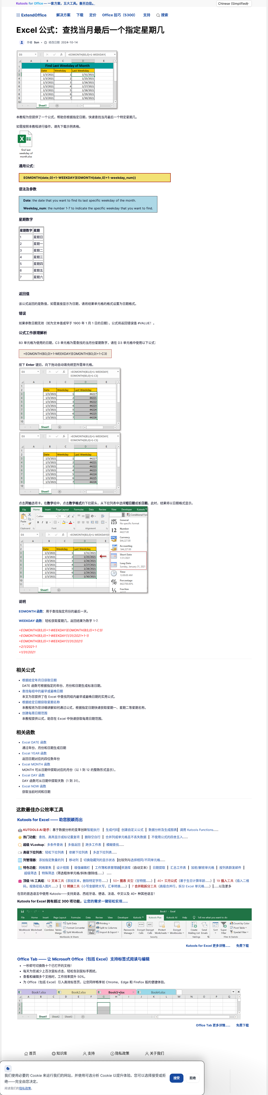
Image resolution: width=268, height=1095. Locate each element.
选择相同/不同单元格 (145, 860)
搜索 (164, 15)
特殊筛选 (48, 873)
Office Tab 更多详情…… (213, 1025)
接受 (176, 1078)
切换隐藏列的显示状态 (99, 860)
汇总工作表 (178, 868)
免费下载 (242, 946)
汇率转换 (114, 886)
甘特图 (141, 881)
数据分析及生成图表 (163, 830)
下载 (79, 15)
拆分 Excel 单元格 (191, 886)
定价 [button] (92, 15)
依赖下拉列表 (78, 852)
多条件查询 (55, 845)
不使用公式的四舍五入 (167, 837)
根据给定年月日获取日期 (39, 680)
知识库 (62, 1053)
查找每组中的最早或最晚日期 (42, 691)
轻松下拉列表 (54, 852)
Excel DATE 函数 (34, 742)
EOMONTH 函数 (31, 611)
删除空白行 (92, 837)
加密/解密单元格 (202, 868)
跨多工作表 (93, 845)
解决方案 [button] (63, 15)
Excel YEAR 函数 (34, 753)
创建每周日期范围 (34, 713)
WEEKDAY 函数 (30, 621)
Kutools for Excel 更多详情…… (208, 946)
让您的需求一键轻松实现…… (106, 901)
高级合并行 (167, 886)
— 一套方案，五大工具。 (55, 3)
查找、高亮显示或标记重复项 (59, 837)
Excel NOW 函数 (34, 786)
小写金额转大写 (94, 886)
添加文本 (73, 881)
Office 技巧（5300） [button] (119, 15)
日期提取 (159, 868)
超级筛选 (30, 873)
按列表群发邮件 (230, 868)
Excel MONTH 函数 (36, 764)
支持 (146, 15)
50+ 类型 (123, 881)
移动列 (73, 860)
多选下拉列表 (102, 852)
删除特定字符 (92, 881)
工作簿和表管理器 (107, 868)
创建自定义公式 (132, 830)
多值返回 (74, 845)
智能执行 (93, 830)
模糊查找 (112, 845)
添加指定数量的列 (51, 860)
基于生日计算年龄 (192, 881)
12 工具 (55, 881)
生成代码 (112, 830)
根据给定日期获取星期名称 (41, 702)
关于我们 (157, 1053)
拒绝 (193, 1078)
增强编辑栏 (82, 868)
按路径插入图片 (40, 886)
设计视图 (63, 868)
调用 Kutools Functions (196, 830)
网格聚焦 (45, 868)
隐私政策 (122, 1053)
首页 (32, 1053)
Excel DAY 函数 (33, 775)
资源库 (126, 868)
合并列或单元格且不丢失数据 (126, 837)
